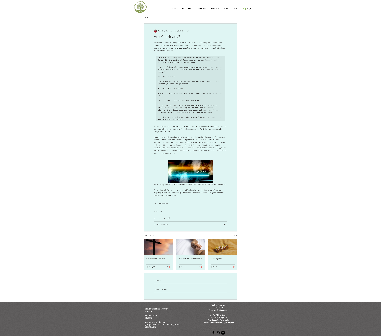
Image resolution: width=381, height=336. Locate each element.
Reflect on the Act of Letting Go (190, 259)
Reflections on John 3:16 (155, 259)
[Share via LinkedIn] (164, 218)
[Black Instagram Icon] (218, 333)
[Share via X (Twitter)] (160, 218)
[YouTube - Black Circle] (223, 333)
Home (146, 17)
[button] (235, 17)
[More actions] (226, 31)
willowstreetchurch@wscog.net (221, 322)
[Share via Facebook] (155, 218)
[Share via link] (169, 218)
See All (235, 235)
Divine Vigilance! (217, 259)
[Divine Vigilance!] (222, 247)
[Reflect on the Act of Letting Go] (190, 247)
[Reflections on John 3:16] (158, 247)
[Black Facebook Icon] (213, 333)
